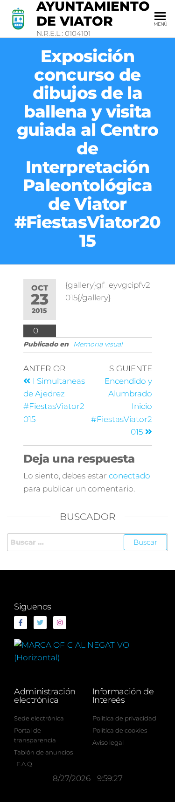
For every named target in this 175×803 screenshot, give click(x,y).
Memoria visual (98, 344)
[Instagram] (59, 622)
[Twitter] (40, 622)
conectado (129, 475)
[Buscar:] (87, 542)
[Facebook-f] (20, 622)
